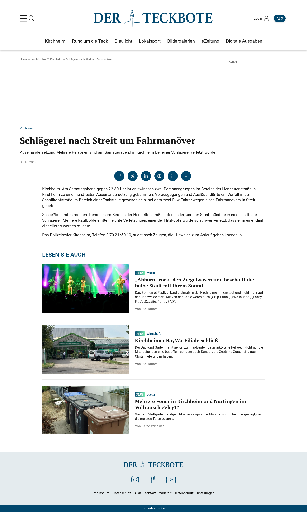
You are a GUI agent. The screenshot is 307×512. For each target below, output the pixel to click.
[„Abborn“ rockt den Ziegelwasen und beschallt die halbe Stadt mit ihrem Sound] (85, 288)
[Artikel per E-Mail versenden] (186, 176)
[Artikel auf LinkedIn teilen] (146, 176)
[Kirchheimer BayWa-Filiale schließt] (85, 349)
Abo (280, 18)
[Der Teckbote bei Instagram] (135, 479)
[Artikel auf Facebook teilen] (119, 176)
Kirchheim (56, 59)
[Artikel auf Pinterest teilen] (159, 176)
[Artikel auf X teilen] (133, 176)
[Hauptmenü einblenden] (24, 18)
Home (23, 59)
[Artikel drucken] (173, 176)
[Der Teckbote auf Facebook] (153, 479)
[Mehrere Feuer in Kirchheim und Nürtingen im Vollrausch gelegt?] (85, 409)
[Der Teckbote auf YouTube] (171, 479)
